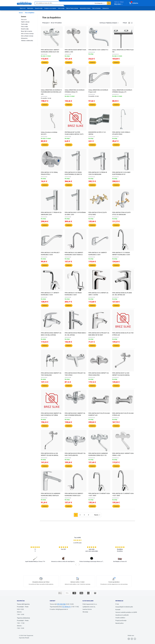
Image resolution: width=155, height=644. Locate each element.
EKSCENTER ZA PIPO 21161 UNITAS (97, 133)
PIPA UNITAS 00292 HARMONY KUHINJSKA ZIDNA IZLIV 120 (98, 454)
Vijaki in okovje (25, 22)
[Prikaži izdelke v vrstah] (132, 23)
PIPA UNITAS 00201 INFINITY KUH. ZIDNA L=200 (123, 454)
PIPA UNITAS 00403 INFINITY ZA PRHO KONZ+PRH (98, 374)
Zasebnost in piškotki (122, 615)
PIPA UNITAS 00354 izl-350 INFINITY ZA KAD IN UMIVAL (49, 454)
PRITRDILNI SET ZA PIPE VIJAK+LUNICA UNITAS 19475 (74, 133)
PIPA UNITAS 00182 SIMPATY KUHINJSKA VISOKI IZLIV (74, 494)
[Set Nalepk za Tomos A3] (120, 558)
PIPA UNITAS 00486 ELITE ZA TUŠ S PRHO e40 (122, 334)
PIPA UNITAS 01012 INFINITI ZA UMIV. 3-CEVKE (98, 294)
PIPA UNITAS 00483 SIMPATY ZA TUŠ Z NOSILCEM (51, 374)
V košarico (44, 62)
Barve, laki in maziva (26, 31)
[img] (77, 540)
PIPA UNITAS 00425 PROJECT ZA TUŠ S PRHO (75, 374)
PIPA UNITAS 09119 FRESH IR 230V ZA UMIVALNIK (97, 173)
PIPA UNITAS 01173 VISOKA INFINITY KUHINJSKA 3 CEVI (121, 253)
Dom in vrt (22, 8)
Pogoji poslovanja (120, 620)
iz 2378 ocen (77, 543)
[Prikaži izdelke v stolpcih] (129, 23)
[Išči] (109, 3)
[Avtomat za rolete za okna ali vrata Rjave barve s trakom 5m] (63, 558)
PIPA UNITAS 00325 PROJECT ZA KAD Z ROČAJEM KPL (75, 454)
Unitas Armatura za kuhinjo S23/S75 (49, 133)
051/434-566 (61, 604)
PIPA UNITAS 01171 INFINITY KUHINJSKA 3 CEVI (50, 294)
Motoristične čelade (85, 8)
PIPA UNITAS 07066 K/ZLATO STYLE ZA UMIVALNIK (121, 213)
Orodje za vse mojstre (50, 8)
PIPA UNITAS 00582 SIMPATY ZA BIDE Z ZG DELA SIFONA (51, 334)
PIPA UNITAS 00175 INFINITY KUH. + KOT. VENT (99, 494)
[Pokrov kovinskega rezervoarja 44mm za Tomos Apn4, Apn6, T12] (91, 558)
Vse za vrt (23, 19)
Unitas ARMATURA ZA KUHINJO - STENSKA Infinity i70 (75, 91)
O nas (117, 604)
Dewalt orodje (38, 8)
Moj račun (117, 4)
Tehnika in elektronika (27, 40)
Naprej (96, 515)
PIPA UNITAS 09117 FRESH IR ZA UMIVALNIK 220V (51, 213)
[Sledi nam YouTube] (135, 639)
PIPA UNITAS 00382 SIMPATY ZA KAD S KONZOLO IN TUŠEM (51, 414)
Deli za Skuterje (96, 8)
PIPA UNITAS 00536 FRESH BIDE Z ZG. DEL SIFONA (75, 334)
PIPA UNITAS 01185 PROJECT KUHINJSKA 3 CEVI (50, 253)
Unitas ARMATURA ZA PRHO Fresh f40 (123, 51)
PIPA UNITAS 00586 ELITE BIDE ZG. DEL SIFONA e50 (122, 294)
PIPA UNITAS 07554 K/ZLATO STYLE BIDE (97, 213)
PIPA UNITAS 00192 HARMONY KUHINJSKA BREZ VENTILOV (50, 494)
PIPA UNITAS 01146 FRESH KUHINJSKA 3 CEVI (73, 294)
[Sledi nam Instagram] (132, 639)
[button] (76, 564)
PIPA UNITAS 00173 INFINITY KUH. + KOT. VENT (123, 494)
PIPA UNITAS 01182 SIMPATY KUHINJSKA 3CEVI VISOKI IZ (74, 253)
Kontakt (117, 609)
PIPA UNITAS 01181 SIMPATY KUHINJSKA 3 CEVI (97, 253)
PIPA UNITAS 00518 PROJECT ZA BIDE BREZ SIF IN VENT (98, 334)
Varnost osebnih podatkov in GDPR (126, 612)
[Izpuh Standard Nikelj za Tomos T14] (35, 558)
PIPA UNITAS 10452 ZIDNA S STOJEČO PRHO (121, 133)
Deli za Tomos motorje (72, 8)
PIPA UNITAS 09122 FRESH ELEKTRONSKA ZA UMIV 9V (73, 173)
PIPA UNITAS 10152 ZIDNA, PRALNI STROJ (49, 173)
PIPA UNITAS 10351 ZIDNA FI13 (98, 50)
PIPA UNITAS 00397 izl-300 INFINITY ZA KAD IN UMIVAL (121, 374)
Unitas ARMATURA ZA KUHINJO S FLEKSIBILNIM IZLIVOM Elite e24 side (51, 92)
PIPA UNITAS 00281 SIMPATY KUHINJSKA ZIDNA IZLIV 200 (50, 51)
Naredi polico (119, 623)
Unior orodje (61, 8)
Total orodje (24, 24)
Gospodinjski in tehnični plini (124, 607)
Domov (21, 12)
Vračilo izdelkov (120, 617)
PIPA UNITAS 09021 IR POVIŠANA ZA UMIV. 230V (75, 213)
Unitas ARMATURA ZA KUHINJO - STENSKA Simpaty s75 (122, 91)
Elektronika (30, 8)
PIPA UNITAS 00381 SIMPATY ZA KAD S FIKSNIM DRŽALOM (75, 414)
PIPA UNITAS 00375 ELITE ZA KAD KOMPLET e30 (99, 414)
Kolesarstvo (106, 8)
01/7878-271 (66, 607)
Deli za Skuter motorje (27, 36)
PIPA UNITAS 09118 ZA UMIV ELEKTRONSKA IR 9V (121, 173)
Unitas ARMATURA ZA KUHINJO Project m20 (98, 91)
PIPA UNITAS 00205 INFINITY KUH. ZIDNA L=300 (75, 51)
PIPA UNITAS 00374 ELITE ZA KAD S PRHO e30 (123, 414)
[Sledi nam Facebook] (129, 639)
